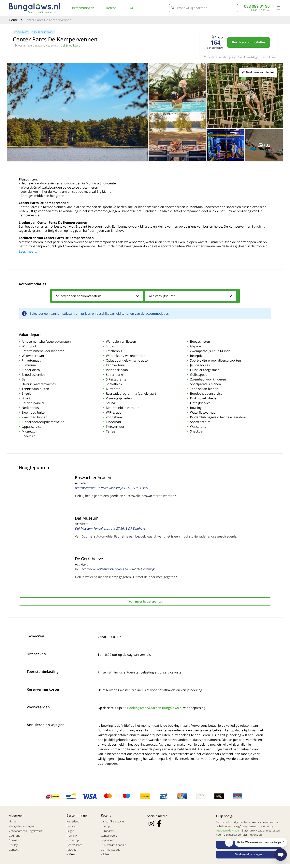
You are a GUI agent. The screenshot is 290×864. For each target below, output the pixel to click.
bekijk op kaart (70, 45)
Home (14, 20)
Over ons (14, 836)
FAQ (131, 8)
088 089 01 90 (257, 6)
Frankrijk (71, 836)
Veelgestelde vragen (21, 826)
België (70, 831)
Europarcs (107, 831)
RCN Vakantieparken (113, 845)
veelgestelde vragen (228, 830)
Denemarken (74, 845)
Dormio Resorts (110, 850)
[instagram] (151, 823)
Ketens (111, 8)
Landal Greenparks (112, 821)
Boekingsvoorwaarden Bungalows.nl (154, 708)
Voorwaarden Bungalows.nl (26, 831)
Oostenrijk (72, 840)
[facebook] (159, 823)
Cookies (14, 840)
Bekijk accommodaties (248, 42)
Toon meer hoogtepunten (145, 601)
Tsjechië (71, 850)
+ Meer (71, 854)
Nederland (73, 821)
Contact (14, 850)
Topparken (107, 840)
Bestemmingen (83, 8)
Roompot (106, 826)
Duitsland (72, 826)
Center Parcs (109, 836)
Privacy (13, 845)
